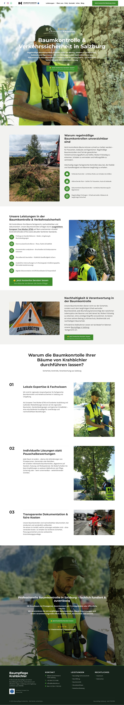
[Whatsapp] (11, 3)
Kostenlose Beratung (78, 688)
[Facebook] (5, 3)
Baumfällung (76, 679)
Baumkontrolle (76, 682)
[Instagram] (8, 3)
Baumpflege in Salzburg (80, 327)
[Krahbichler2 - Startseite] (29, 3)
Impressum (99, 676)
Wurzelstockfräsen (77, 685)
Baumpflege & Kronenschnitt (80, 676)
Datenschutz (100, 679)
